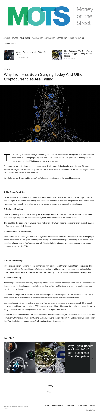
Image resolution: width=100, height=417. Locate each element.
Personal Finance (76, 38)
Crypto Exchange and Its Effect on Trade (31, 53)
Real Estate (25, 38)
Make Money (37, 38)
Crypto (15, 38)
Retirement (62, 38)
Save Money (50, 38)
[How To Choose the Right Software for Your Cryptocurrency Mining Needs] (19, 357)
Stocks (7, 38)
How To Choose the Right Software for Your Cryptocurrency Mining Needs (79, 53)
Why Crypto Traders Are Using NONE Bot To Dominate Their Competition (49, 351)
